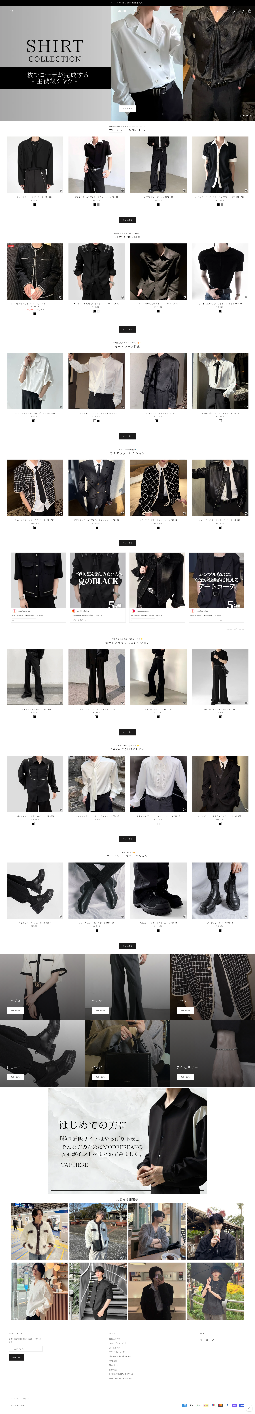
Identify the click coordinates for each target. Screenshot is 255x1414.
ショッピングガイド (117, 1343)
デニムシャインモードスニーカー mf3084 (158, 923)
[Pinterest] (207, 1339)
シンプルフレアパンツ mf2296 (158, 709)
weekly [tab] (116, 130)
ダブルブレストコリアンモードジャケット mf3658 (96, 520)
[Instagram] (201, 1339)
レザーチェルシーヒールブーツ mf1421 (96, 923)
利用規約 (113, 1361)
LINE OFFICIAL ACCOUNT (120, 1378)
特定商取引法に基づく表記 (120, 1356)
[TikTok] (213, 1339)
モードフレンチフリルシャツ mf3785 (158, 413)
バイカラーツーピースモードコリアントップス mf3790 (220, 197)
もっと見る (127, 220)
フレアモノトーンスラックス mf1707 (220, 709)
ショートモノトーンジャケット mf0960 (35, 197)
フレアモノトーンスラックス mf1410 (35, 709)
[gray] (98, 204)
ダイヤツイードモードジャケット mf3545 (158, 520)
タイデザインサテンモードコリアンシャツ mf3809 (96, 816)
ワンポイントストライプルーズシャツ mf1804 (35, 413)
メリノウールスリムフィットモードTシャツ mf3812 (220, 304)
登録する (16, 1357)
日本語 (224, 11)
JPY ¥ (213, 11)
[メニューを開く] (5, 11)
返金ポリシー (114, 1365)
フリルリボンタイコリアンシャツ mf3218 (220, 413)
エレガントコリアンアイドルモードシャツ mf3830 (96, 304)
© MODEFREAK (17, 1405)
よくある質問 (114, 1347)
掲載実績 (113, 1369)
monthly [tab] (137, 130)
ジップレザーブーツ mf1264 (220, 923)
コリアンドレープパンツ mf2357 (158, 197)
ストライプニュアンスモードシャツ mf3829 (158, 304)
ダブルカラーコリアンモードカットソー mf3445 (96, 197)
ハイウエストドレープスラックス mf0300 (97, 709)
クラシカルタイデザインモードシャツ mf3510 (96, 413)
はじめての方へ (115, 1339)
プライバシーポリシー (118, 1352)
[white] (98, 311)
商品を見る (127, 108)
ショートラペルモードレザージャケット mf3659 (220, 520)
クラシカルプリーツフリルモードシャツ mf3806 (158, 816)
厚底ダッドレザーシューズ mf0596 (35, 923)
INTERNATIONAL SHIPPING (121, 1374)
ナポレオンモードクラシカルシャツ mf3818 (34, 816)
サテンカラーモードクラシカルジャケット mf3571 (220, 816)
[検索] (11, 11)
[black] (35, 204)
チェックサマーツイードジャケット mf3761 (34, 520)
